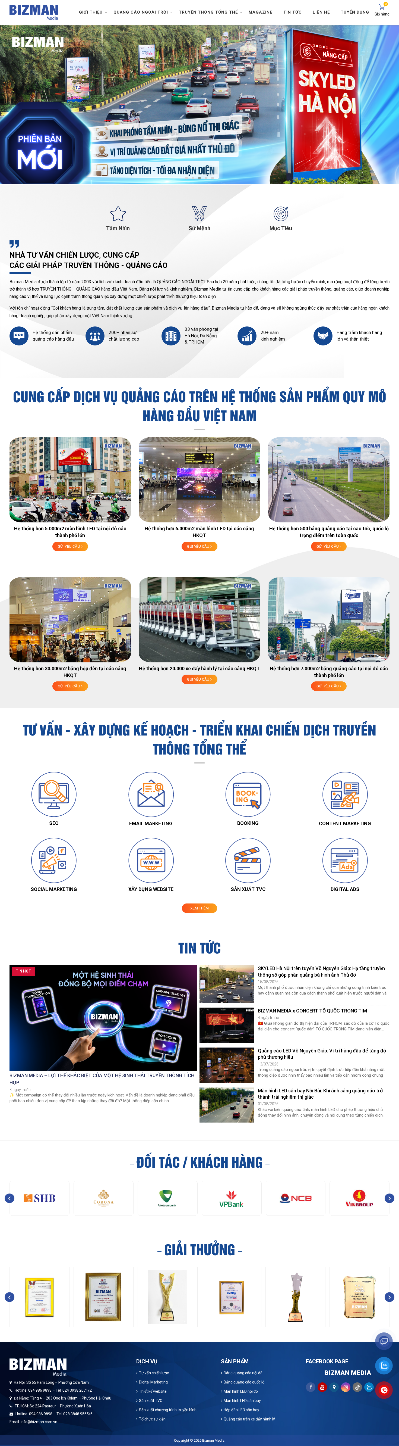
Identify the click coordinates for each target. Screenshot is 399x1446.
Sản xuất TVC (150, 1400)
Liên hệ (321, 12)
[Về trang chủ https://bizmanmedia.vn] (34, 11)
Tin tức (292, 12)
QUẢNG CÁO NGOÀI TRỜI (181, 281)
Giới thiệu (91, 12)
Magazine (261, 12)
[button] (186, 178)
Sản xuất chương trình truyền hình (168, 1410)
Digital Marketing (153, 1382)
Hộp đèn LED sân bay (241, 1410)
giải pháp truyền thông (310, 289)
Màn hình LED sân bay (242, 1400)
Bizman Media (213, 1440)
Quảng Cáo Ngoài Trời (140, 12)
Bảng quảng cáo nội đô (243, 1373)
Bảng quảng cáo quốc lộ (244, 1382)
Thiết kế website (153, 1391)
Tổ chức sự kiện (152, 1419)
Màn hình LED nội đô (241, 1391)
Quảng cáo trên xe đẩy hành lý (249, 1419)
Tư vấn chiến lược (154, 1373)
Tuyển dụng (355, 12)
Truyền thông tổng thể (208, 12)
